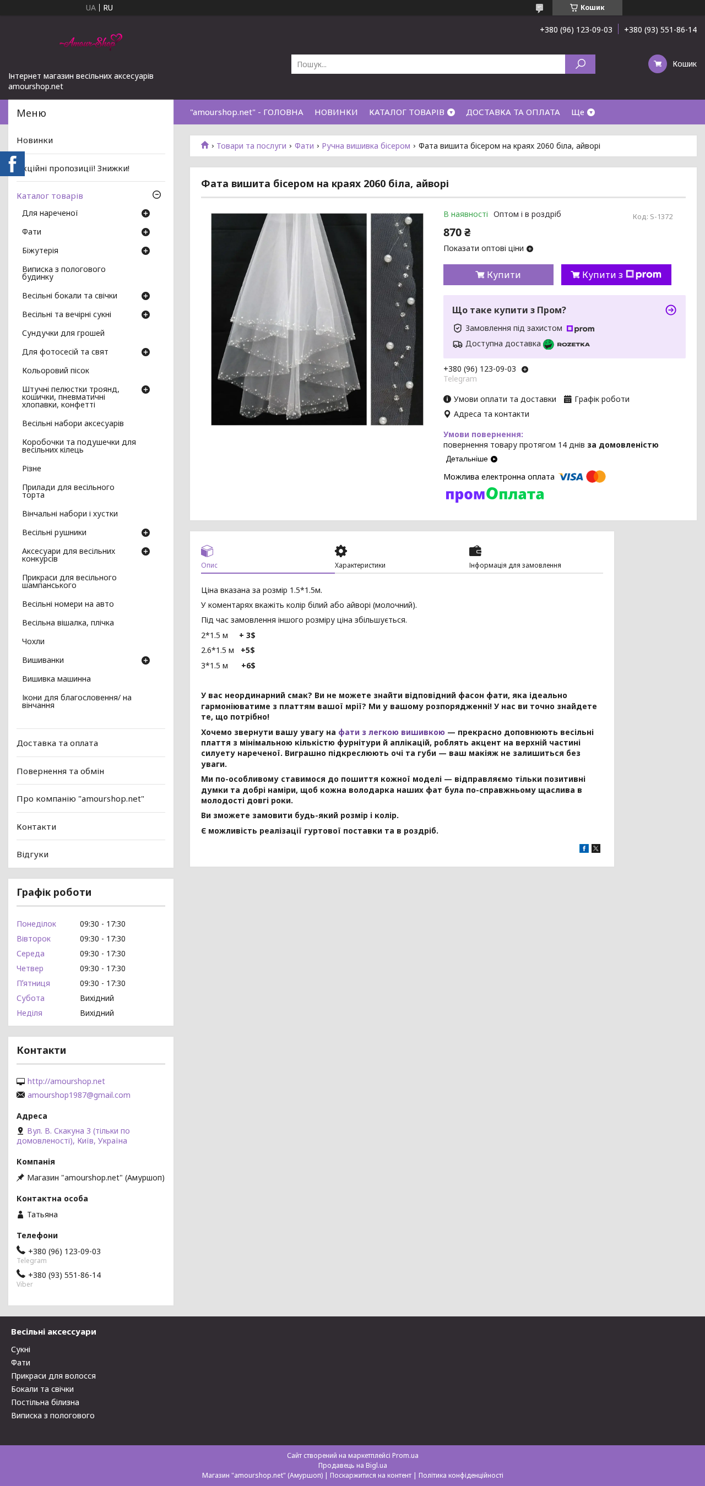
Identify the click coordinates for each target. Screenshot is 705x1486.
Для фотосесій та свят (65, 352)
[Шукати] (580, 64)
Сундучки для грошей (63, 333)
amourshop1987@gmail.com (79, 1095)
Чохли (33, 642)
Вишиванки (43, 660)
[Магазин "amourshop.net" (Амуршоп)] (91, 43)
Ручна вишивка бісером (366, 146)
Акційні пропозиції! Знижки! (73, 167)
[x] (596, 850)
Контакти (36, 826)
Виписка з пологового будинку (64, 273)
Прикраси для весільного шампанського (69, 582)
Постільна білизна (45, 1402)
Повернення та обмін (60, 770)
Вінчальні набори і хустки (70, 514)
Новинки (35, 139)
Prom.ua (405, 1455)
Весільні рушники (54, 533)
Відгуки (32, 853)
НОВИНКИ (336, 111)
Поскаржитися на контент (370, 1475)
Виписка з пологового (53, 1415)
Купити (504, 275)
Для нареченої (50, 213)
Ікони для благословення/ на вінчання (77, 702)
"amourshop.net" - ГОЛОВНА (246, 111)
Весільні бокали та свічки (69, 296)
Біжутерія (40, 251)
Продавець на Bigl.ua (352, 1465)
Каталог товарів (50, 195)
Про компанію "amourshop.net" (80, 798)
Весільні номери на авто (68, 604)
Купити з (602, 275)
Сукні (20, 1349)
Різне (31, 469)
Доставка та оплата (57, 742)
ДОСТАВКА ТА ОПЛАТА (513, 111)
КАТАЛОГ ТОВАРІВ (406, 111)
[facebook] (584, 850)
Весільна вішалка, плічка (68, 623)
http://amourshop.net (66, 1081)
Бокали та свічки (42, 1389)
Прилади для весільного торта (68, 491)
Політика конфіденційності (461, 1475)
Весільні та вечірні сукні (66, 315)
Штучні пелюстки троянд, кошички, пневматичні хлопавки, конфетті (71, 397)
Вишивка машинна (56, 679)
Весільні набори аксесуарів (73, 424)
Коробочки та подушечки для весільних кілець (79, 446)
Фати (304, 146)
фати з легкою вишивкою (391, 732)
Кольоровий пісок (55, 371)
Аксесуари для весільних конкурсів (68, 555)
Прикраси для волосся (53, 1375)
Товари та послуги (251, 146)
